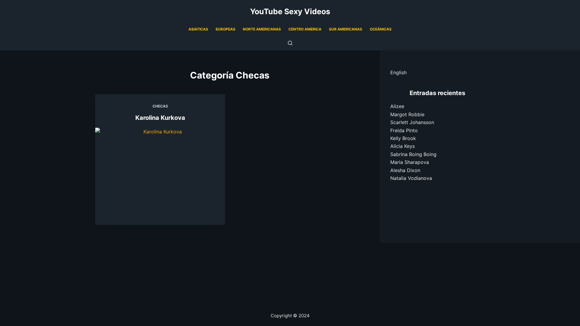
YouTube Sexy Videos (290, 11)
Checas (160, 106)
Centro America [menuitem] (304, 29)
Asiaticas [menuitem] (198, 29)
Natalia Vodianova (411, 178)
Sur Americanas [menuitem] (345, 29)
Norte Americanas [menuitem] (262, 29)
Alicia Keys (402, 146)
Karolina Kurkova (160, 117)
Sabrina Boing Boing (413, 154)
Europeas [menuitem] (225, 29)
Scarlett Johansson (412, 122)
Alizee (397, 106)
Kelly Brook (403, 138)
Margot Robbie (407, 114)
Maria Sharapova (409, 162)
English (398, 72)
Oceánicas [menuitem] (381, 29)
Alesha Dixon (405, 170)
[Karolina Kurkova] (160, 176)
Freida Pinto (404, 130)
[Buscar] (290, 43)
